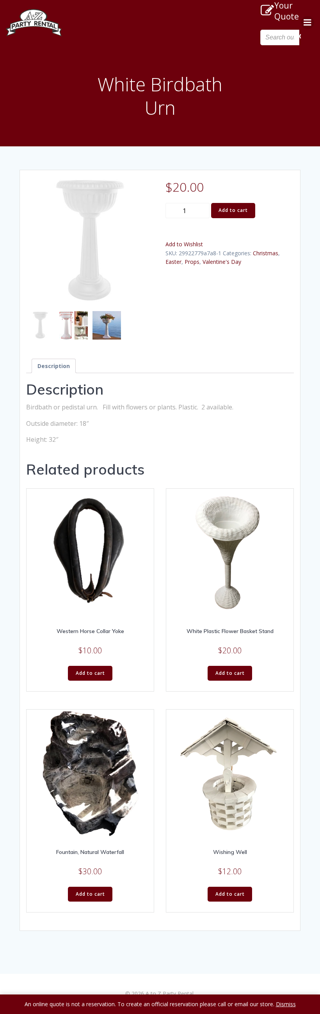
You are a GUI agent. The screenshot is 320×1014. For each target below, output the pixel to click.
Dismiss (286, 1004)
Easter (173, 261)
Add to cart (233, 210)
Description (53, 366)
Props (192, 261)
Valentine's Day (222, 261)
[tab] (54, 366)
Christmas (265, 253)
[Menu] (307, 22)
